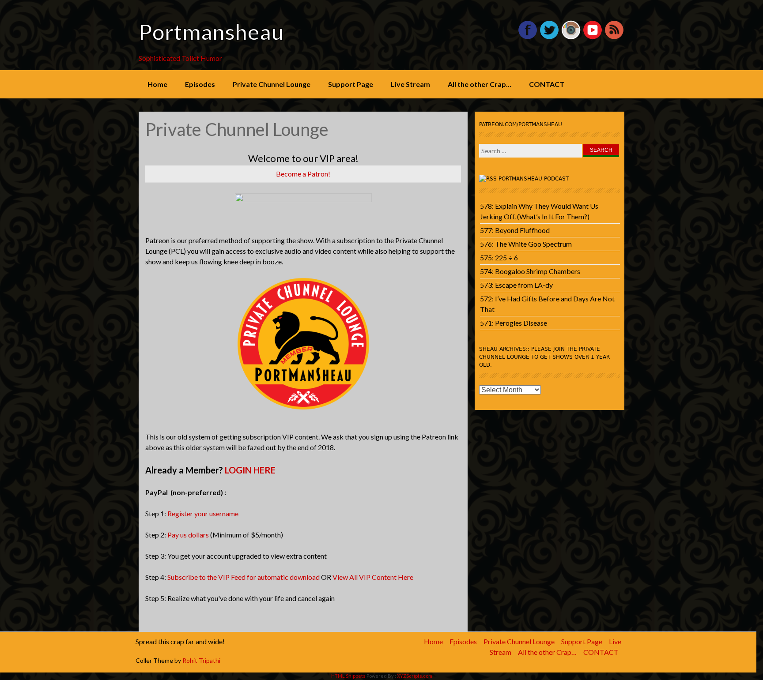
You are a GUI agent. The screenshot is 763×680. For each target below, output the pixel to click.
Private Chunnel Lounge (271, 84)
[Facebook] (527, 37)
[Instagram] (571, 37)
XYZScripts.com (414, 676)
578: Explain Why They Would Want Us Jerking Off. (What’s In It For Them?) (539, 211)
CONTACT (546, 84)
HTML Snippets (348, 676)
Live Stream (410, 84)
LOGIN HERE (250, 470)
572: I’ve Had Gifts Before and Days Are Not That (547, 303)
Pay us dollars (188, 534)
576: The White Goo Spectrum (526, 244)
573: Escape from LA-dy (516, 285)
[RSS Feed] (614, 37)
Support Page (350, 84)
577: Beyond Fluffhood (515, 230)
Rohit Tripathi (201, 660)
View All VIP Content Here (372, 577)
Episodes (200, 84)
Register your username (202, 513)
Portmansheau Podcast (534, 179)
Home (157, 84)
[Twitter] (549, 37)
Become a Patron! (303, 173)
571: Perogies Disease (513, 323)
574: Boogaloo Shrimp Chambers (530, 271)
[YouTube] (592, 37)
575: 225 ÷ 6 (499, 257)
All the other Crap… (479, 84)
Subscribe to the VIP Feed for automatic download (243, 577)
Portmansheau (211, 32)
